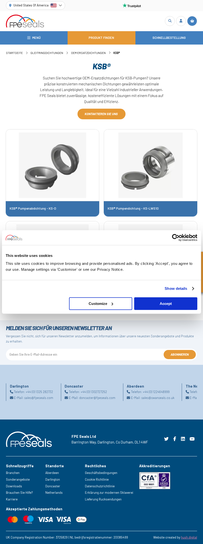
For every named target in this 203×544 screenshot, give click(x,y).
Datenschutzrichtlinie (100, 486)
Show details (176, 288)
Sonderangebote (18, 479)
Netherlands (54, 493)
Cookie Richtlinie (97, 479)
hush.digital (189, 537)
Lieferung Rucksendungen (103, 499)
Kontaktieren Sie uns (102, 114)
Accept (166, 303)
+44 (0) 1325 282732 (39, 392)
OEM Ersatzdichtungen (88, 52)
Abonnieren (180, 354)
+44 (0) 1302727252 (94, 392)
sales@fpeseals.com (38, 398)
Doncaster (52, 486)
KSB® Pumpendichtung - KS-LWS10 (133, 208)
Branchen (13, 473)
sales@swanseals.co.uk (157, 398)
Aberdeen (52, 473)
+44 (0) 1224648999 (156, 392)
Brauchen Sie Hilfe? (19, 493)
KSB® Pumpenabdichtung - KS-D (33, 208)
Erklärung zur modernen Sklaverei (109, 493)
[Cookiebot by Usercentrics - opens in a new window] (175, 237)
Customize (98, 303)
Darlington (52, 479)
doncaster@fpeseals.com (97, 398)
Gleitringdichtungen (46, 52)
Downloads (14, 486)
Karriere (12, 499)
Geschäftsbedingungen (101, 473)
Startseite (14, 52)
